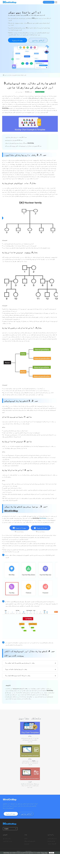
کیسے (30, 781)
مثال (19, 75)
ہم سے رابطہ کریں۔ (7, 841)
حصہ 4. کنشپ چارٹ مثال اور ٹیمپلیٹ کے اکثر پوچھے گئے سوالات (23, 146)
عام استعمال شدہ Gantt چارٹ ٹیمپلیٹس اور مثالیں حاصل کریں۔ (30, 762)
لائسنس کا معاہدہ (52, 843)
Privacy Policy (44, 852)
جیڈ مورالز (19, 92)
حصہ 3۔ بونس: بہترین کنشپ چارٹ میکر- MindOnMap (19, 143)
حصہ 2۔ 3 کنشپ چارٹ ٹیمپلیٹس (14, 140)
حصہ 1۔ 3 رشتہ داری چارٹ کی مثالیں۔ (16, 137)
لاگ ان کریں (48, 2)
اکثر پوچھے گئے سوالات (29, 841)
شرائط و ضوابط (51, 841)
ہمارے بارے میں (7, 838)
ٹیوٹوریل (26, 843)
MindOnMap (43, 518)
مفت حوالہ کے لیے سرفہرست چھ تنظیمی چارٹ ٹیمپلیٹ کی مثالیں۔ (30, 739)
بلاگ (22, 75)
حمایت (25, 838)
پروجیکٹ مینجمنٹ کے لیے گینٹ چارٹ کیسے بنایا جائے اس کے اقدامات (30, 785)
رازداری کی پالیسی (52, 838)
